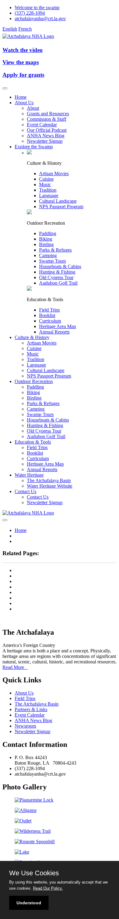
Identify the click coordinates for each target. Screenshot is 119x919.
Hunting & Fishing (57, 272)
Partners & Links (31, 709)
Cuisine (46, 179)
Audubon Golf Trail (58, 283)
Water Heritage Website (49, 486)
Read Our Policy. (48, 888)
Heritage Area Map (57, 326)
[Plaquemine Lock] (34, 800)
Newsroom (25, 726)
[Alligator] (26, 810)
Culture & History (32, 337)
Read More (15, 667)
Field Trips (49, 309)
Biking (45, 239)
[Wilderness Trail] (33, 831)
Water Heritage (29, 475)
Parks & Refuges (55, 250)
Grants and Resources (48, 113)
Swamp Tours (52, 261)
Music (45, 184)
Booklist (47, 315)
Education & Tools (33, 442)
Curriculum (50, 320)
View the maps (20, 62)
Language (48, 195)
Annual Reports (54, 331)
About (33, 108)
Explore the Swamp (34, 146)
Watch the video (22, 50)
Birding (46, 244)
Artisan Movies (54, 173)
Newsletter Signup (45, 141)
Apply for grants (23, 75)
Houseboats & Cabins (60, 266)
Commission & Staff (46, 119)
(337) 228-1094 (30, 13)
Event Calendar (42, 124)
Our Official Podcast (47, 130)
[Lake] (22, 851)
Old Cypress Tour (56, 277)
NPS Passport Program (61, 206)
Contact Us (25, 491)
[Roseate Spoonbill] (35, 841)
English (9, 28)
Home (21, 97)
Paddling (47, 233)
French (25, 28)
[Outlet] (23, 820)
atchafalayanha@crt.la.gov (40, 18)
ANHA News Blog (45, 135)
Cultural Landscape (58, 201)
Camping (48, 255)
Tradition (47, 190)
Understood (28, 902)
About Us (24, 102)
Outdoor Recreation (34, 381)
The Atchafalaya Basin (49, 480)
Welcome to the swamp (37, 7)
